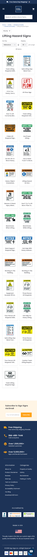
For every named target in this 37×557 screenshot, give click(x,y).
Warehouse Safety (9, 26)
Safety (9, 25)
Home (4, 25)
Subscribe (26, 415)
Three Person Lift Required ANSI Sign (27, 294)
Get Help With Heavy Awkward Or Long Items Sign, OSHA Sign (27, 249)
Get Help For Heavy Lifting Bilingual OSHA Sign (27, 316)
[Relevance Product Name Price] (9, 45)
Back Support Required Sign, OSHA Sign (10, 249)
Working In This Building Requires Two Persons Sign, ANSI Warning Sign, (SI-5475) (10, 272)
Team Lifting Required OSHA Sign (27, 115)
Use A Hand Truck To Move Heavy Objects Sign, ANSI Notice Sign (27, 160)
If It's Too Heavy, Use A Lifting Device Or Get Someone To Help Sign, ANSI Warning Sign (10, 92)
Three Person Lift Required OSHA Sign (27, 339)
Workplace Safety (19, 25)
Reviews (7, 476)
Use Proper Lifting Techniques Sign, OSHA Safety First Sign (27, 137)
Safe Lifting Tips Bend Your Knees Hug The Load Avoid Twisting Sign (10, 339)
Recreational (24, 476)
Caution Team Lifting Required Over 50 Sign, (27, 361)
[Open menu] (3, 9)
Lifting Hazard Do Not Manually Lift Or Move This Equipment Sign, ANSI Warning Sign (27, 182)
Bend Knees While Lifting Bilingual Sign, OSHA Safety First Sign (27, 227)
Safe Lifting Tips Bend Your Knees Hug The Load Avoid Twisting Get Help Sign (27, 70)
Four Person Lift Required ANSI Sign (10, 316)
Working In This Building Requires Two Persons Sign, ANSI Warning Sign (27, 272)
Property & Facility (26, 469)
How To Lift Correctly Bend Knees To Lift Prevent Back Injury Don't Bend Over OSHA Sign (10, 115)
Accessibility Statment (12, 489)
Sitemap (8, 479)
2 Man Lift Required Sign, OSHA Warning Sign (10, 137)
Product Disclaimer (11, 472)
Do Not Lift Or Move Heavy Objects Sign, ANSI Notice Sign (10, 160)
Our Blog (8, 492)
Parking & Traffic (25, 479)
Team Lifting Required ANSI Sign (10, 70)
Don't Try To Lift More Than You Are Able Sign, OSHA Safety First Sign (27, 204)
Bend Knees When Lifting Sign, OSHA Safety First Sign (10, 227)
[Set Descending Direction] (18, 45)
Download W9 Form (11, 495)
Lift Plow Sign (27, 92)
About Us (8, 469)
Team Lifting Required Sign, (10, 384)
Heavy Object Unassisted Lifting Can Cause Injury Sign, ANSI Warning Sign (10, 182)
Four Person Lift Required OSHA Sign (10, 361)
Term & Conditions (11, 482)
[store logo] (18, 9)
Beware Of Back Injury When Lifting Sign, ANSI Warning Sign (10, 204)
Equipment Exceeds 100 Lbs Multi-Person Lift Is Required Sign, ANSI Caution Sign (10, 294)
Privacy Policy (9, 485)
